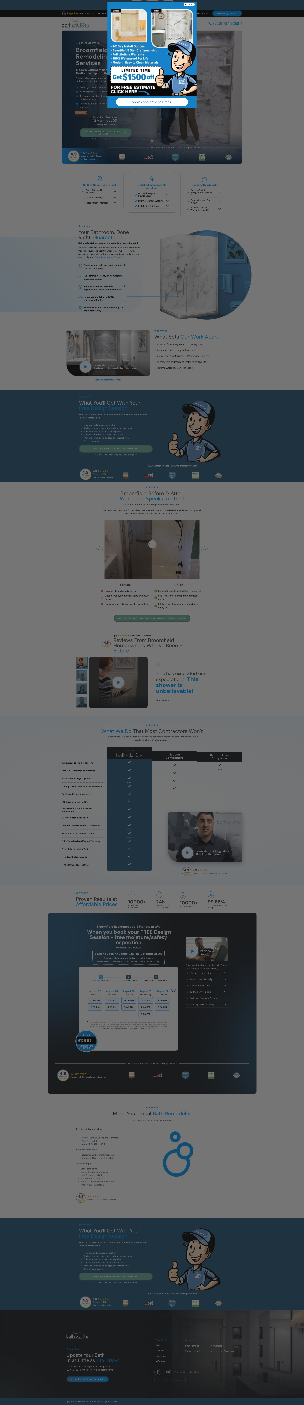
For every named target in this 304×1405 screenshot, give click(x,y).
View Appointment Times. (152, 102)
